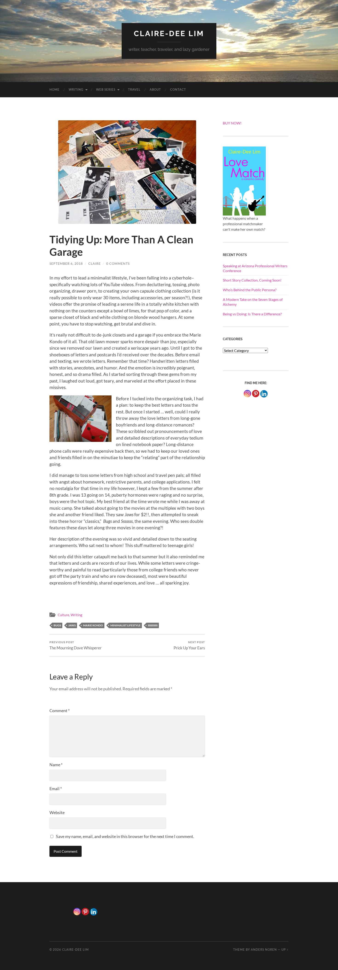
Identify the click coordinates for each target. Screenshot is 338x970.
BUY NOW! (232, 123)
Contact (178, 89)
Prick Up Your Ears (189, 645)
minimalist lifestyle (125, 625)
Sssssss (153, 625)
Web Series (105, 89)
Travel (134, 89)
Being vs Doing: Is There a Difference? (252, 314)
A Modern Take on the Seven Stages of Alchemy (253, 301)
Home (54, 89)
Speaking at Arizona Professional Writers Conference (255, 268)
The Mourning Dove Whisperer (75, 645)
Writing (76, 89)
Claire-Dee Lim (169, 33)
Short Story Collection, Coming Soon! (252, 280)
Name (56, 764)
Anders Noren (264, 949)
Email (55, 788)
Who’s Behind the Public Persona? (249, 290)
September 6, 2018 (66, 263)
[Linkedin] (93, 911)
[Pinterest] (255, 393)
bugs (57, 625)
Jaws (72, 625)
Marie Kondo (93, 625)
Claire (94, 263)
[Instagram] (247, 393)
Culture (63, 615)
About (155, 89)
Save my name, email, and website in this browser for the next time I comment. (125, 836)
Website (57, 812)
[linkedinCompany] (264, 393)
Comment (59, 710)
